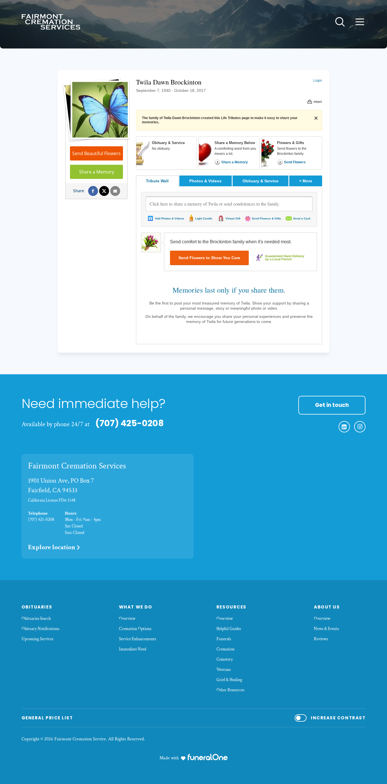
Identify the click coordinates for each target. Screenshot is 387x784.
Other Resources (230, 690)
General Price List (47, 718)
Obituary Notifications (40, 628)
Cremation (225, 649)
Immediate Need (132, 649)
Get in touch (332, 405)
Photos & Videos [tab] (205, 181)
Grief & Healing (229, 679)
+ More (310, 180)
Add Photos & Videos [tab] (169, 218)
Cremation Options (135, 628)
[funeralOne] (208, 757)
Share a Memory (96, 172)
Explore (51, 547)
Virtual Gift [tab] (233, 218)
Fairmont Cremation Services (77, 466)
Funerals (223, 639)
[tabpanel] (229, 265)
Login (317, 81)
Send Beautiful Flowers (96, 153)
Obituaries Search (36, 618)
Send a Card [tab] (301, 218)
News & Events (326, 628)
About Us (327, 607)
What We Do (135, 607)
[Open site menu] (359, 22)
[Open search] (340, 22)
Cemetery (224, 659)
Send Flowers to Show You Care (209, 257)
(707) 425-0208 (129, 423)
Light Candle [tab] (203, 218)
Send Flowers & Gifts (266, 218)
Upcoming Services (37, 639)
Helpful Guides (228, 628)
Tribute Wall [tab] (157, 181)
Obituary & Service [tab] (260, 181)
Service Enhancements (137, 639)
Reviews (321, 639)
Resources (231, 607)
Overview (127, 618)
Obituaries (37, 607)
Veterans (223, 669)
